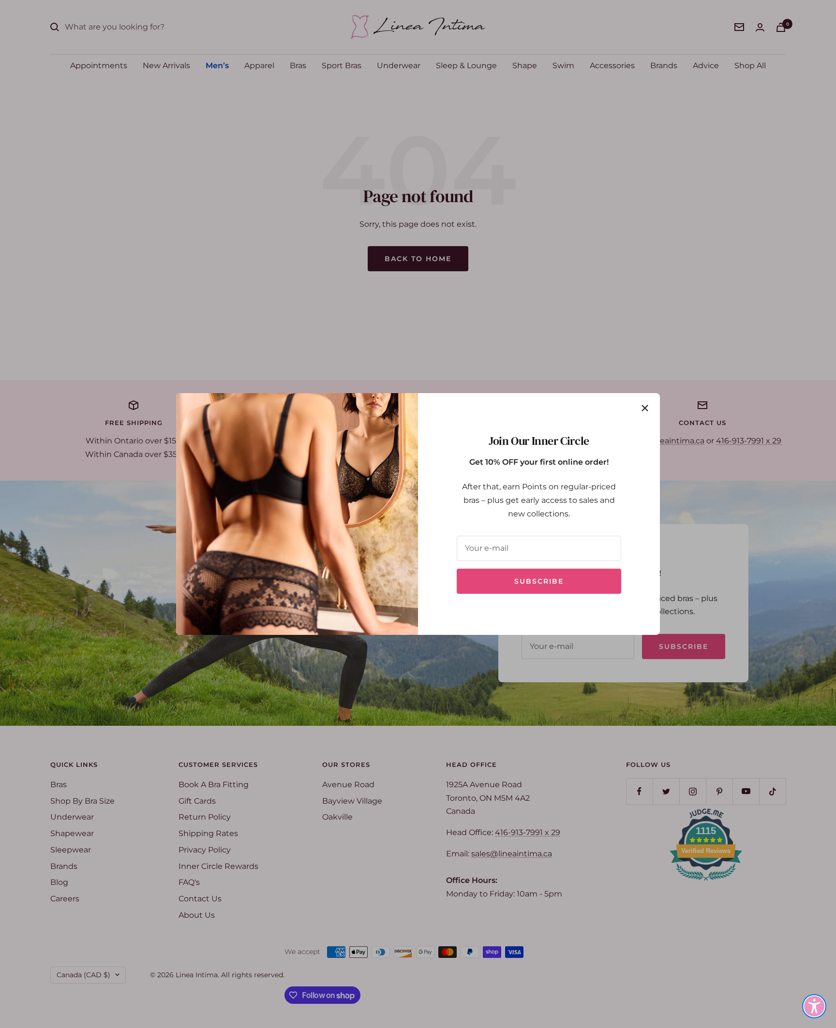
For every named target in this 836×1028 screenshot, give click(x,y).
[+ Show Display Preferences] (814, 1006)
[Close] (645, 408)
